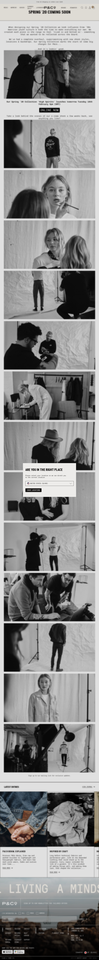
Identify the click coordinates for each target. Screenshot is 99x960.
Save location (33, 490)
